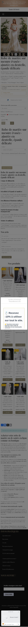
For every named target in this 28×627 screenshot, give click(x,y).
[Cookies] (3, 624)
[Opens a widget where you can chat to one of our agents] (11, 618)
